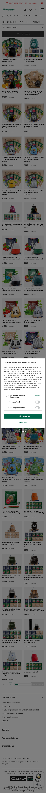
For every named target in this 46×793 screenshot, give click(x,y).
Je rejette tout (23, 422)
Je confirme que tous (23, 416)
